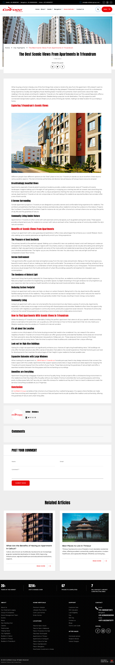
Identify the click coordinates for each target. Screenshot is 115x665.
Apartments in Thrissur (40, 636)
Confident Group (19, 391)
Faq (70, 615)
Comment (15, 469)
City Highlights (19, 48)
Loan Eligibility (73, 612)
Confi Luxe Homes (39, 612)
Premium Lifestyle (39, 607)
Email (62, 461)
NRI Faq (71, 618)
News (3, 620)
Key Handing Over (7, 623)
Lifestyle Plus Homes (39, 610)
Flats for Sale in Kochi (39, 626)
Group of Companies (7, 612)
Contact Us (80, 9)
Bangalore (57, 9)
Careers (3, 625)
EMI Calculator (73, 610)
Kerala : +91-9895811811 (12, 2)
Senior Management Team (9, 615)
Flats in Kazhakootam (40, 644)
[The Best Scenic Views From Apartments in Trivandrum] (53, 67)
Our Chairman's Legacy (8, 610)
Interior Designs (74, 641)
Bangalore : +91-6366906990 (29, 2)
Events (3, 618)
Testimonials (5, 628)
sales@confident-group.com (90, 2)
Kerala (49, 9)
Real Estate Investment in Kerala (43, 649)
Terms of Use (10, 662)
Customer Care (73, 607)
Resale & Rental (74, 639)
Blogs (70, 623)
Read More (41, 566)
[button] (98, 9)
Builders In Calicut (6, 636)
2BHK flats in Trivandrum (46, 360)
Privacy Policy (17, 662)
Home (37, 9)
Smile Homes (37, 615)
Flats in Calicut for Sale (40, 641)
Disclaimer (3, 662)
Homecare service (74, 636)
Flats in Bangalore (38, 646)
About (43, 9)
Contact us (72, 620)
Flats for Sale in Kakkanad (41, 628)
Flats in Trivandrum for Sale (41, 631)
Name (14, 461)
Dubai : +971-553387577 (46, 2)
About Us (4, 607)
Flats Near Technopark (40, 633)
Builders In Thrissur (7, 638)
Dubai (105, 619)
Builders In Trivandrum (8, 641)
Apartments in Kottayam (41, 639)
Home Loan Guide (74, 625)
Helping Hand (5, 631)
